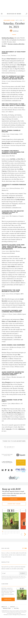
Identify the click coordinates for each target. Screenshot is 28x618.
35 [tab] (18, 533)
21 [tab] (15, 532)
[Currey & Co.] (9, 447)
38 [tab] (4, 534)
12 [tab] (19, 531)
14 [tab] (4, 532)
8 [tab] (13, 531)
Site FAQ (16, 608)
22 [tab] (16, 532)
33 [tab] (15, 533)
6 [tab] (10, 531)
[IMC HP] (14, 478)
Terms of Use (3, 577)
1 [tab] (3, 531)
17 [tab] (9, 532)
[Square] (21, 455)
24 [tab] (19, 532)
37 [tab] (3, 534)
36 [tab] (19, 533)
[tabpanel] (11, 519)
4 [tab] (7, 531)
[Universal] (7, 463)
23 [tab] (18, 532)
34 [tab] (16, 533)
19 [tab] (12, 532)
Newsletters (7, 608)
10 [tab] (16, 531)
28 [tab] (7, 533)
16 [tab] (7, 532)
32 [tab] (13, 533)
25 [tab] (3, 533)
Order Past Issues (14, 503)
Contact (12, 606)
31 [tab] (12, 533)
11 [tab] (18, 531)
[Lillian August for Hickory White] (7, 455)
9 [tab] (15, 531)
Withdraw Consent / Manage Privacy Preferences (15, 614)
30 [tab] (10, 533)
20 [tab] (13, 532)
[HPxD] (7, 470)
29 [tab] (9, 533)
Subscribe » (14, 499)
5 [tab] (9, 531)
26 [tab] (4, 533)
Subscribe (8, 429)
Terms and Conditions (14, 610)
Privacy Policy (23, 577)
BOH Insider (22, 429)
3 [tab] (6, 531)
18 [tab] (10, 532)
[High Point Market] (21, 470)
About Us (4, 606)
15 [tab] (6, 532)
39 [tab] (6, 534)
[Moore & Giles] (21, 463)
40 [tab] (7, 534)
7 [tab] (12, 531)
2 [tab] (4, 531)
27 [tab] (6, 533)
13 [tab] (3, 532)
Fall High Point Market (8, 38)
